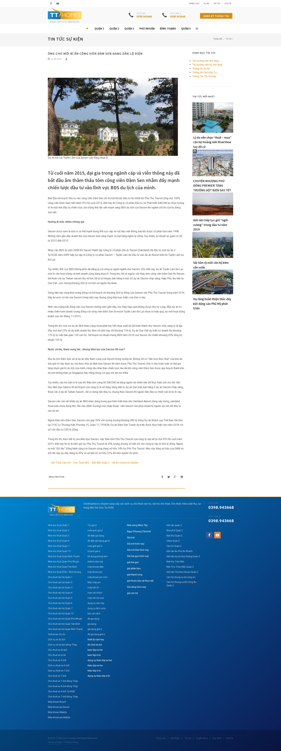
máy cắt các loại (95, 598)
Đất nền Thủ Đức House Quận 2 (182, 572)
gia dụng (91, 624)
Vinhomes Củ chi (56, 634)
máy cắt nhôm (94, 592)
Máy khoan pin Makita (59, 717)
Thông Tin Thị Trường (204, 76)
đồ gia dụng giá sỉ (96, 634)
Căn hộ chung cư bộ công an (181, 577)
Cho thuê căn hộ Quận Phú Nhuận (65, 618)
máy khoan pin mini (97, 577)
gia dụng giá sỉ (94, 629)
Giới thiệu (175, 738)
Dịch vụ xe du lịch (56, 639)
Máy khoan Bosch (57, 702)
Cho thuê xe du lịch (57, 650)
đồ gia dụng (93, 618)
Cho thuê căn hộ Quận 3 (60, 587)
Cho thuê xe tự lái (57, 655)
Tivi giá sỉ (92, 525)
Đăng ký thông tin (216, 16)
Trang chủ (194, 3)
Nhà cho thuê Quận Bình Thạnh (64, 556)
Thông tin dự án (201, 68)
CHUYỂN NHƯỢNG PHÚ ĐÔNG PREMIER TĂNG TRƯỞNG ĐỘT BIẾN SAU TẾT (212, 185)
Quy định (216, 738)
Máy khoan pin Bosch (59, 707)
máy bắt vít (93, 587)
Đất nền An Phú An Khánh (180, 551)
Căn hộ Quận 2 (174, 546)
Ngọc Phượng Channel (139, 531)
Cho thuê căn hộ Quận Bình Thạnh (65, 629)
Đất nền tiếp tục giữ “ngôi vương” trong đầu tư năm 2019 (210, 224)
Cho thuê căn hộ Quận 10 (61, 613)
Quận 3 (129, 28)
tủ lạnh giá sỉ (93, 551)
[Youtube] (57, 3)
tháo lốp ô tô (94, 670)
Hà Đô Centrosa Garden (125, 462)
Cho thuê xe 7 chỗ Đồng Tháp (63, 681)
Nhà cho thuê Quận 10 (59, 551)
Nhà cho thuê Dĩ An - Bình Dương (64, 572)
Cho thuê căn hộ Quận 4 (60, 592)
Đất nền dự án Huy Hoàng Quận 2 (183, 556)
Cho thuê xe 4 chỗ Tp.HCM (61, 691)
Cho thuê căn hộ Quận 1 (60, 577)
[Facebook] (51, 3)
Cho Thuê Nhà (81, 462)
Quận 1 (99, 28)
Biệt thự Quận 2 (174, 535)
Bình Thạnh (168, 28)
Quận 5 (186, 28)
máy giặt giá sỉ (94, 546)
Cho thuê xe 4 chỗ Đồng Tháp (63, 686)
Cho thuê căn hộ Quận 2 (60, 582)
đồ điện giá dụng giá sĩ (98, 541)
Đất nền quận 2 (174, 525)
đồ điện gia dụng (95, 535)
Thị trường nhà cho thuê (205, 60)
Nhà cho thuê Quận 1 (58, 525)
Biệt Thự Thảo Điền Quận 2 (180, 566)
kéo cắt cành (93, 613)
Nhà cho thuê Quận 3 (58, 535)
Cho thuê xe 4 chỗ (57, 660)
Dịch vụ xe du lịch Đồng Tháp (62, 644)
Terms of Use (55, 742)
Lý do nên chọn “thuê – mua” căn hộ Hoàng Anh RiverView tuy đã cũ (212, 142)
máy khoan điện (95, 566)
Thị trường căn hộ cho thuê (207, 64)
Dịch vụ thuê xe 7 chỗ (58, 670)
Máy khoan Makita (57, 712)
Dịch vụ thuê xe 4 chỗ (58, 665)
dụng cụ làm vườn (96, 608)
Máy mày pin (93, 582)
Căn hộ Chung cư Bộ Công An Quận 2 (181, 584)
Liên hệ (227, 3)
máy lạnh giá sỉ (95, 530)
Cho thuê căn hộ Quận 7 (60, 608)
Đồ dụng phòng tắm (97, 556)
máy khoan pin (94, 572)
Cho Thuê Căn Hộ (60, 462)
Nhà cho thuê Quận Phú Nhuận (63, 561)
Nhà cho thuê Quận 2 (58, 530)
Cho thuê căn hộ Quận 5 (60, 598)
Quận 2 (114, 28)
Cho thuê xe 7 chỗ (57, 676)
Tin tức (216, 3)
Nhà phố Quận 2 (175, 530)
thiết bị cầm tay (95, 561)
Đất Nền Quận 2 (101, 462)
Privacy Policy (72, 742)
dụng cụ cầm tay (95, 603)
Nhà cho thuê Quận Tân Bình (62, 566)
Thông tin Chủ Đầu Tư (204, 72)
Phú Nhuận (147, 28)
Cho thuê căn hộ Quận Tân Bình (64, 624)
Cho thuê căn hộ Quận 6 (60, 603)
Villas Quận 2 (173, 541)
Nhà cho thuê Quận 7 (58, 546)
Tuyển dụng (202, 738)
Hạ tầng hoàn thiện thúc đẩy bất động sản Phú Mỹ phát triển (212, 303)
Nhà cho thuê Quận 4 (58, 541)
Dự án (206, 3)
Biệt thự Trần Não (175, 561)
